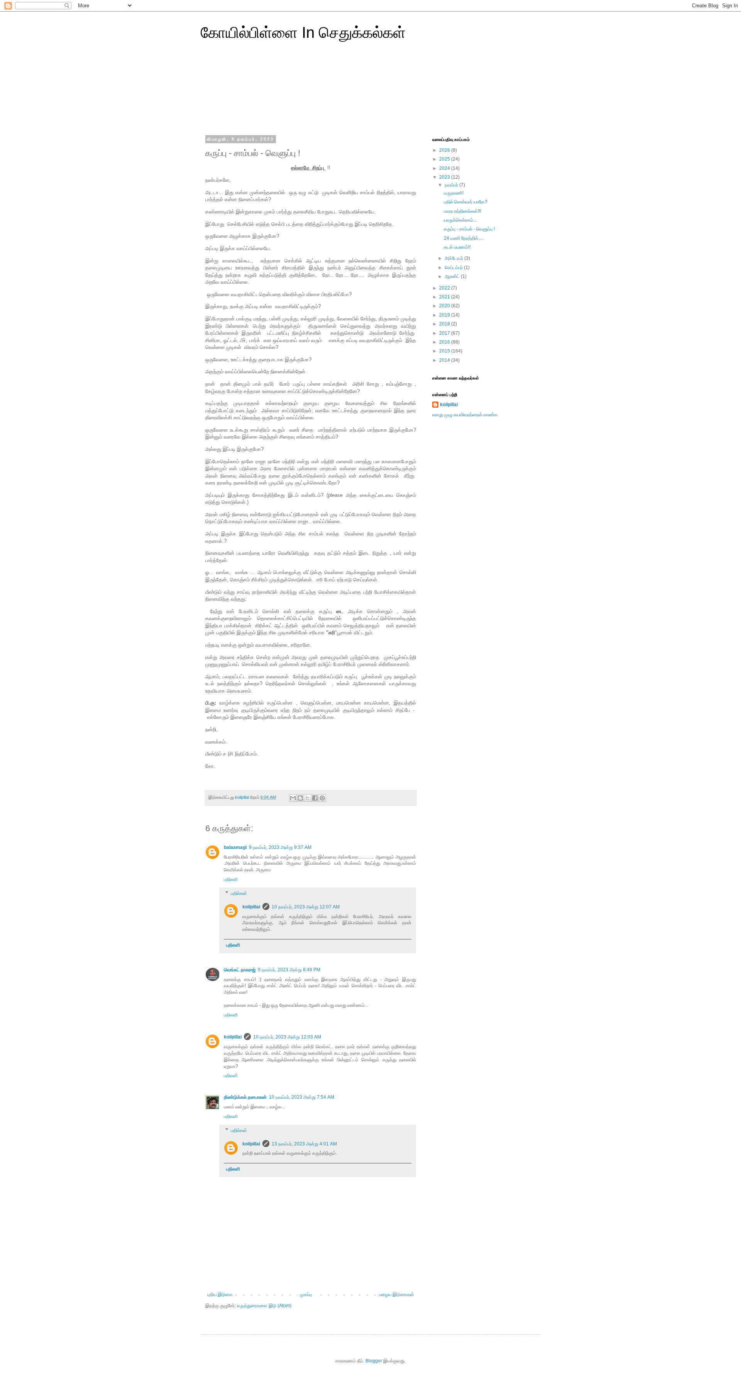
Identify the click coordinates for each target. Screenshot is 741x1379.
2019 (445, 315)
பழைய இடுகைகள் (396, 1294)
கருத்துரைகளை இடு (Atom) (264, 1305)
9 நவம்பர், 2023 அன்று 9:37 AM (280, 847)
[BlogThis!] (300, 798)
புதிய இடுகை (219, 1294)
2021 (445, 297)
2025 (445, 159)
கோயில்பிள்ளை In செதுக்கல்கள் (303, 32)
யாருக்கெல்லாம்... (460, 220)
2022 (445, 288)
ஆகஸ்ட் (453, 276)
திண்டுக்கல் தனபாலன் (245, 1097)
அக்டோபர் (454, 258)
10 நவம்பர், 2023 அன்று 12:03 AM (287, 1037)
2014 (445, 360)
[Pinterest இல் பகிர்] (322, 798)
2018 (445, 324)
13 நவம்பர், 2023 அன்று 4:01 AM (304, 1144)
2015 (445, 351)
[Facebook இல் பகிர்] (315, 798)
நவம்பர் (452, 185)
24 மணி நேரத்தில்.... (463, 238)
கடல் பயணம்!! (457, 247)
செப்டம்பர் (454, 267)
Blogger (373, 1361)
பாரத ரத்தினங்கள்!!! (462, 211)
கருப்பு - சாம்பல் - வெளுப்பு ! (469, 229)
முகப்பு (306, 1294)
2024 (445, 168)
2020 (445, 305)
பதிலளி (231, 879)
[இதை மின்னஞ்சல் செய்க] (293, 798)
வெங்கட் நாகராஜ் (239, 969)
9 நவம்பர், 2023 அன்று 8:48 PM (289, 969)
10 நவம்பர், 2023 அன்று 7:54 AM (301, 1097)
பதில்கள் (239, 893)
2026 (445, 150)
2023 (445, 177)
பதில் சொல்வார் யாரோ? (465, 202)
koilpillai (251, 907)
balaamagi (235, 847)
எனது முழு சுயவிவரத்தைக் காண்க (464, 414)
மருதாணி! (454, 193)
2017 (445, 333)
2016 (445, 342)
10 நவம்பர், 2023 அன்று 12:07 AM (306, 907)
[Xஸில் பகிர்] (307, 798)
